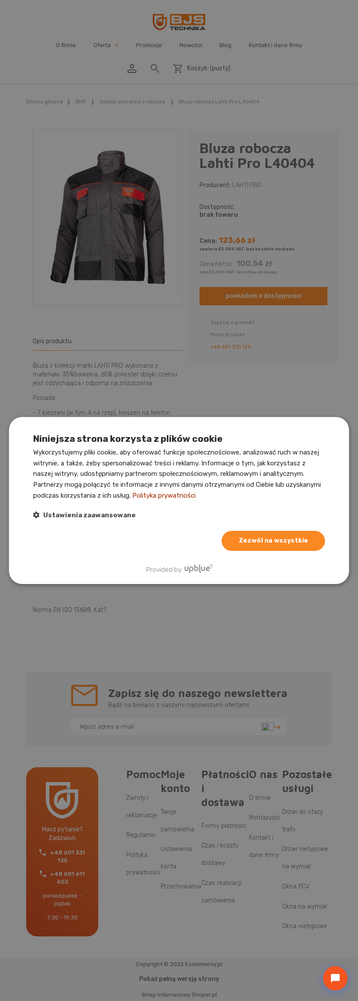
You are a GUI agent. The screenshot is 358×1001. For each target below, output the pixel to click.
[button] (84, 515)
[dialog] (179, 500)
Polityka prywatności (164, 495)
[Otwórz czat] (335, 978)
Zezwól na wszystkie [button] (273, 540)
